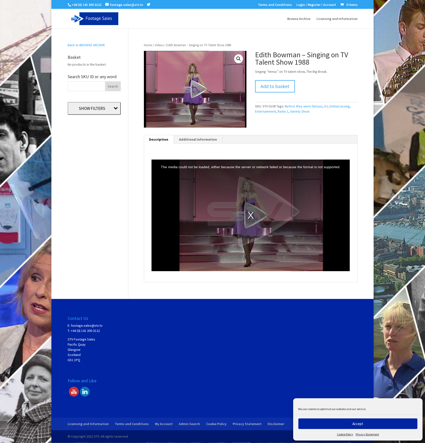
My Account (164, 424)
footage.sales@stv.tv (87, 325)
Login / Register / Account (316, 5)
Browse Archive (298, 19)
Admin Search (189, 424)
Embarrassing (340, 106)
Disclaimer (276, 424)
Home (148, 45)
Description (158, 139)
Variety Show (299, 111)
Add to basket (274, 86)
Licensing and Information (337, 19)
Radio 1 (283, 111)
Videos (159, 45)
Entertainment (265, 111)
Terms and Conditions (275, 5)
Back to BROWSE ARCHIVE (86, 45)
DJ (326, 106)
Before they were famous (304, 106)
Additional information (198, 139)
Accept (357, 423)
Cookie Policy (345, 434)
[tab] (159, 139)
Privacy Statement (367, 434)
